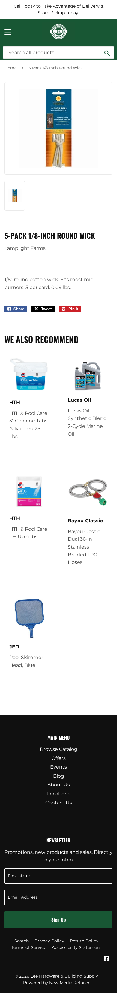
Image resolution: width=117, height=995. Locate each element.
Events (58, 767)
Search (21, 940)
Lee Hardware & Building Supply (64, 976)
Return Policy (84, 940)
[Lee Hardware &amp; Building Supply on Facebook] (107, 959)
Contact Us (58, 803)
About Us (58, 785)
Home (10, 67)
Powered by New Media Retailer (56, 982)
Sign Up (58, 919)
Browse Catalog (58, 749)
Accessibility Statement (76, 947)
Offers (59, 758)
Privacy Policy (49, 940)
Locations (58, 794)
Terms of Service (28, 947)
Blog (58, 776)
